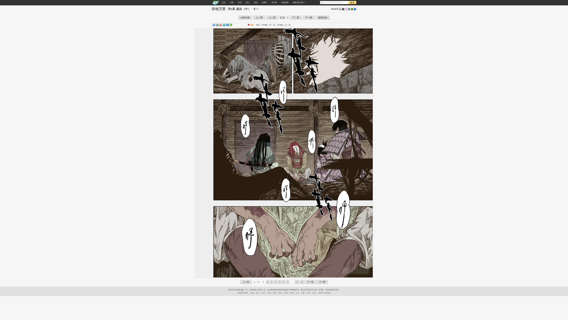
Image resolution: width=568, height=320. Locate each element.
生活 (308, 293)
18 (302, 282)
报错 (252, 25)
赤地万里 (219, 9)
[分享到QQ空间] (217, 25)
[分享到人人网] (227, 25)
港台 (247, 2)
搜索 (352, 2)
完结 (255, 2)
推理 (280, 293)
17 (297, 282)
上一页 (272, 17)
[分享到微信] (231, 25)
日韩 (231, 2)
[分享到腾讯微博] (224, 25)
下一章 (308, 17)
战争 (314, 293)
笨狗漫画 (327, 293)
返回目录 (322, 17)
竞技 (269, 293)
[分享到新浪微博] (221, 25)
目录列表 (245, 17)
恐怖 (286, 293)
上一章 (259, 17)
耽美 (291, 293)
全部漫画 (284, 2)
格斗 (258, 293)
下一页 (296, 17)
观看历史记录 (298, 2)
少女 (297, 293)
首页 (223, 2)
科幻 (263, 293)
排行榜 (274, 2)
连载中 (264, 2)
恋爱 (303, 293)
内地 (239, 2)
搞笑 (275, 293)
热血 (252, 293)
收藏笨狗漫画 (242, 293)
